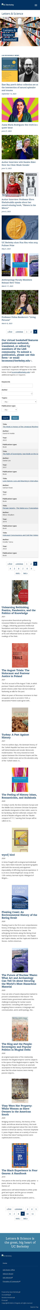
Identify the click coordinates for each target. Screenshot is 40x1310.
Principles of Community (11, 1281)
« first (11, 332)
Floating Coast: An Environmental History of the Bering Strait (19, 915)
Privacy (4, 1300)
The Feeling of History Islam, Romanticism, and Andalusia (19, 796)
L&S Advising (8, 1278)
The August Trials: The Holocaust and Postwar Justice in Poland (16, 673)
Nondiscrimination (8, 1297)
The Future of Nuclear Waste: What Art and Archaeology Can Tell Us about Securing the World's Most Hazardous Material (19, 980)
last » (26, 573)
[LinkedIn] (8, 1259)
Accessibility (6, 1295)
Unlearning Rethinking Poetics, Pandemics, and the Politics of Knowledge (19, 610)
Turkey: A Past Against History (15, 736)
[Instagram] (12, 1259)
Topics (4, 398)
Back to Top (34, 1307)
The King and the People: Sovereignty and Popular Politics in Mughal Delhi (17, 1046)
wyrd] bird (8, 854)
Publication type (8, 406)
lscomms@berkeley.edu (16, 360)
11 (33, 1214)
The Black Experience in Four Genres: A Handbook (19, 1172)
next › (19, 573)
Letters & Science (12, 14)
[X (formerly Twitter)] (4, 1259)
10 (28, 1214)
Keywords (6, 382)
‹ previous (20, 332)
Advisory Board (8, 1274)
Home (5, 1263)
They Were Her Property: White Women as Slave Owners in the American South (17, 1110)
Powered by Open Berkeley (11, 1292)
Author (5, 390)
